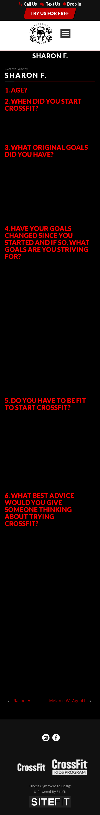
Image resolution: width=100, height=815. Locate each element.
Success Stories (16, 69)
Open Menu (65, 33)
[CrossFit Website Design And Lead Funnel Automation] (50, 801)
